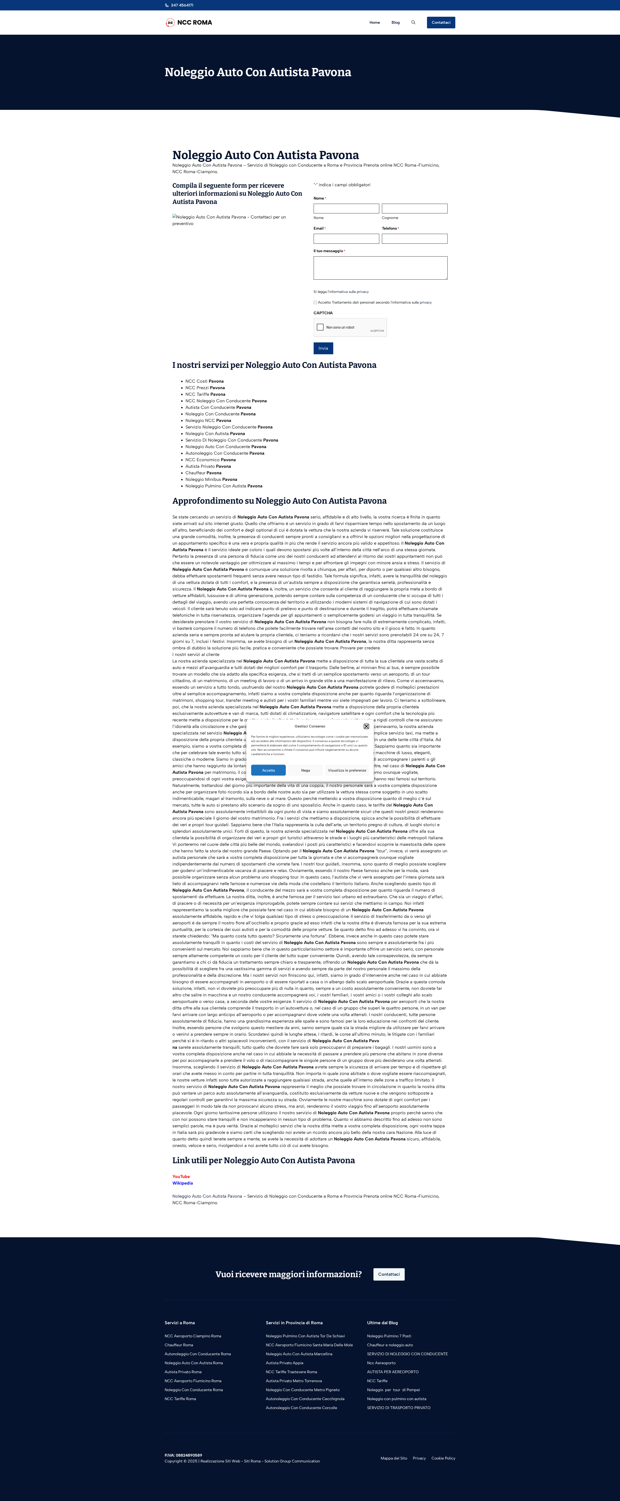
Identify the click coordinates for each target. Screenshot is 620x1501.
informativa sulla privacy (349, 292)
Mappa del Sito (394, 1458)
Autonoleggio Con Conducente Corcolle (301, 1407)
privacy (426, 302)
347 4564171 (182, 5)
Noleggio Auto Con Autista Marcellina (299, 1354)
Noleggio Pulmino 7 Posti (389, 1336)
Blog (396, 22)
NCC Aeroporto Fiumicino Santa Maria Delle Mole (309, 1345)
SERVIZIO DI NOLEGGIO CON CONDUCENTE (407, 1354)
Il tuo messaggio (329, 251)
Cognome (390, 218)
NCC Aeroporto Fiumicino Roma (193, 1381)
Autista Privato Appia (284, 1363)
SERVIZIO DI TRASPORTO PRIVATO (399, 1407)
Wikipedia (182, 1183)
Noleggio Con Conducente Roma (194, 1390)
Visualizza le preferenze (347, 770)
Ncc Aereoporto (381, 1363)
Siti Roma (252, 1461)
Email (320, 228)
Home (375, 22)
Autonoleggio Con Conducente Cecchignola (305, 1398)
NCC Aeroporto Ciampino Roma (193, 1336)
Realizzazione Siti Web (220, 1461)
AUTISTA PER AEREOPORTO (393, 1372)
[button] (366, 726)
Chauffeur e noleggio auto (390, 1345)
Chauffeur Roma (179, 1345)
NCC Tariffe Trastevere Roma (291, 1372)
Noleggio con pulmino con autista (397, 1398)
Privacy (419, 1458)
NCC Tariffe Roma (180, 1398)
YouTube (181, 1176)
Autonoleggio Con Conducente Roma (198, 1354)
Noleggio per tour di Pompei (394, 1390)
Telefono (390, 228)
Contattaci (441, 22)
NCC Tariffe (377, 1381)
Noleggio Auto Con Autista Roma (194, 1363)
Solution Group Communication (292, 1461)
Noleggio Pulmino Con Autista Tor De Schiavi (305, 1336)
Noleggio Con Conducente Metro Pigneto (303, 1390)
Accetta (268, 770)
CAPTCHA (323, 313)
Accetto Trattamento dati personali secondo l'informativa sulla (375, 302)
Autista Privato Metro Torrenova (294, 1381)
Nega (305, 770)
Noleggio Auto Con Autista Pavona (207, 1196)
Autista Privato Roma (183, 1372)
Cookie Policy (443, 1458)
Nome (319, 218)
